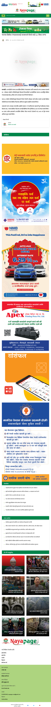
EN (3, 16)
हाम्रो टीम (3, 655)
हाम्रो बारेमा (4, 653)
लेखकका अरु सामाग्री (12, 124)
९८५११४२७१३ (5, 694)
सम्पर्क (3, 658)
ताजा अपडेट (7, 518)
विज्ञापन (3, 660)
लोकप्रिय (6, 484)
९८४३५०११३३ (4, 699)
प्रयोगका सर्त (4, 663)
